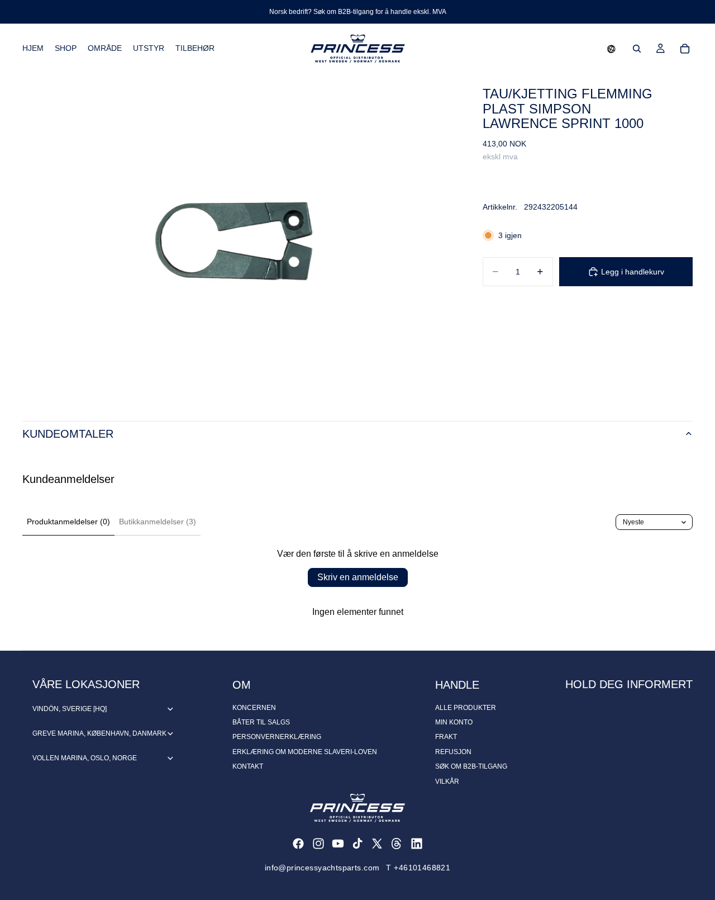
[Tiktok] (357, 843)
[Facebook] (298, 843)
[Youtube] (338, 843)
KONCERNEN (254, 708)
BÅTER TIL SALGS (261, 722)
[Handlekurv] (685, 48)
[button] (611, 48)
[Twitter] (377, 843)
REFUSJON (453, 752)
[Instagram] (318, 843)
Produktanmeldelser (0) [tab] (68, 521)
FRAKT (446, 737)
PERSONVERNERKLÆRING (276, 737)
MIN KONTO (454, 722)
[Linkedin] (416, 843)
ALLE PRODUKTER (465, 708)
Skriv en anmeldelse (357, 577)
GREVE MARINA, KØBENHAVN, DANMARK (99, 733)
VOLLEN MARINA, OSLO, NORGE (84, 758)
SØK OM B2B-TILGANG (471, 766)
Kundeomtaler (67, 434)
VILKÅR (447, 781)
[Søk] (637, 48)
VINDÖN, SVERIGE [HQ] (69, 709)
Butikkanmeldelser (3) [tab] (157, 521)
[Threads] (396, 843)
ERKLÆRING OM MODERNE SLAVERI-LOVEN (304, 752)
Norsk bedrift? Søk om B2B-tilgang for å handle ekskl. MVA (357, 12)
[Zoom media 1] (239, 236)
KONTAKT (247, 766)
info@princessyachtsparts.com (322, 867)
